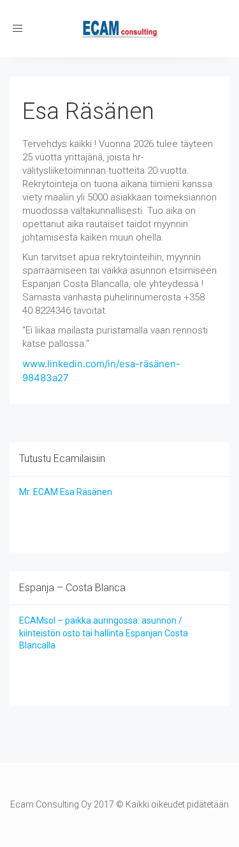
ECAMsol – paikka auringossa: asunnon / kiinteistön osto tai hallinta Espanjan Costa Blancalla (103, 632)
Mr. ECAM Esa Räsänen (65, 492)
